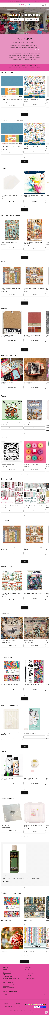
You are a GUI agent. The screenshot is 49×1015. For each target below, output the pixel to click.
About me (5, 967)
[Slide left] (21, 110)
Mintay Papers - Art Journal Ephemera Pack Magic (34, 593)
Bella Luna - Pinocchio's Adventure (8, 640)
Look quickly (6, 881)
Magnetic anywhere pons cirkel (30, 778)
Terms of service (43, 1010)
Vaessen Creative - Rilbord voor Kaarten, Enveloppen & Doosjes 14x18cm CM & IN (10, 732)
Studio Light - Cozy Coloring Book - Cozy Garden (11, 422)
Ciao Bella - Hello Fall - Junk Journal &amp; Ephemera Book (33, 243)
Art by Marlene (5, 920)
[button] (2, 4)
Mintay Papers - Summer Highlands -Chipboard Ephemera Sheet (11, 594)
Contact (5, 969)
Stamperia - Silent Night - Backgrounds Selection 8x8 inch (11, 289)
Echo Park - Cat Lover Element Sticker (32, 99)
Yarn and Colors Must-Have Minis (31, 464)
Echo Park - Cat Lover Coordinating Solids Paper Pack (11, 100)
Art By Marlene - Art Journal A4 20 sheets (10, 684)
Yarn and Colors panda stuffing (7, 464)
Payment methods (8, 976)
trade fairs (26, 69)
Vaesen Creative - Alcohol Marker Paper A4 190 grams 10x (11, 196)
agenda (38, 67)
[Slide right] (27, 110)
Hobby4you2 (15, 1010)
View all (25, 114)
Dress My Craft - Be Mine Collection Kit (9, 505)
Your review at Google (9, 984)
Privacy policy (35, 1010)
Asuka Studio (27, 920)
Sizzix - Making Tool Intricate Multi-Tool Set (33, 731)
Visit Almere (6, 986)
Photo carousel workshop (29, 382)
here (23, 49)
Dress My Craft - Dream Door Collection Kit (33, 505)
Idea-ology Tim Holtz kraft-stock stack (32, 335)
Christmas (4, 951)
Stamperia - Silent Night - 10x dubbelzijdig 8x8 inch (34, 289)
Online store (17, 19)
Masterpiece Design (29, 951)
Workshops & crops (32, 19)
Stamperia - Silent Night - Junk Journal (32, 422)
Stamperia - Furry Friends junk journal (9, 242)
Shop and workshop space (18, 65)
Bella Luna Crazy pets (28, 640)
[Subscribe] (24, 994)
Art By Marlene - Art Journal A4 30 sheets (33, 684)
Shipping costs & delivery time (11, 978)
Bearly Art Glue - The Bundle (7, 778)
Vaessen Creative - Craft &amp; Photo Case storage (33, 826)
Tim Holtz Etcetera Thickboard (7, 335)
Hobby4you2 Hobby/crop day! (7, 382)
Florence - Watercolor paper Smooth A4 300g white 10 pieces (33, 196)
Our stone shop (7, 971)
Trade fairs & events (8, 982)
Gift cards (5, 974)
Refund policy (29, 1010)
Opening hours (7, 973)
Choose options (12, 340)
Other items (24, 961)
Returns (5, 980)
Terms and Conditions (9, 987)
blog (34, 978)
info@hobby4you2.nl (31, 975)
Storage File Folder (5, 825)
